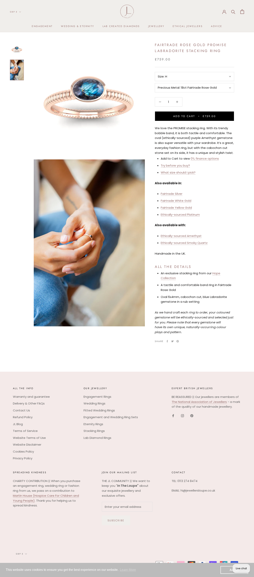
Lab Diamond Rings (97, 438)
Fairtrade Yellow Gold (176, 208)
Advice (216, 26)
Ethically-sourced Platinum (180, 214)
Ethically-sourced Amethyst (181, 236)
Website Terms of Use (29, 438)
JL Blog (18, 424)
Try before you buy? (175, 165)
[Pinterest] (177, 341)
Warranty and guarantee (31, 397)
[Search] (233, 12)
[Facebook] (167, 341)
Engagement (42, 26)
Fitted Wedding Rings (99, 410)
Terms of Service (25, 431)
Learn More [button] (128, 569)
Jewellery (156, 26)
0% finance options (205, 159)
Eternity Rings (93, 424)
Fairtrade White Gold (176, 201)
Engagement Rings (97, 397)
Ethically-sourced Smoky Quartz (184, 243)
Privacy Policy (22, 458)
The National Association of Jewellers (199, 402)
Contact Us (21, 410)
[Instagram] (182, 415)
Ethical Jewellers (188, 26)
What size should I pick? (178, 172)
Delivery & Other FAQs (29, 403)
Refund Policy (23, 417)
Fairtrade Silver (171, 194)
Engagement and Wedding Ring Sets (111, 417)
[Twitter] (172, 341)
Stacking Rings (94, 431)
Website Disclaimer (27, 444)
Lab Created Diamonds (121, 26)
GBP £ (13, 11)
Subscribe (116, 520)
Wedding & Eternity (77, 26)
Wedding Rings (94, 403)
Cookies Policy (23, 451)
